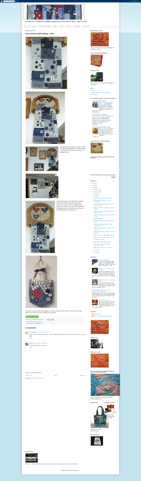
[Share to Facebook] (52, 319)
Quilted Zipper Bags (104, 260)
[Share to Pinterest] (53, 319)
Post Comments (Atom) (38, 378)
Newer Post (29, 375)
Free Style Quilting (45, 26)
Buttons (31, 321)
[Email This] (47, 319)
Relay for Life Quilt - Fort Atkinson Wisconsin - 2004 (102, 244)
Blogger (77, 470)
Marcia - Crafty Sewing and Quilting (103, 316)
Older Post (82, 375)
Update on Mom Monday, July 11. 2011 (103, 237)
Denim (35, 26)
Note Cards (86, 26)
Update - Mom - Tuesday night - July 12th (104, 235)
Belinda (31, 343)
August (96, 194)
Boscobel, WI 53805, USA (37, 323)
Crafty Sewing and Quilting (99, 114)
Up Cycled (27, 26)
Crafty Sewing (97, 314)
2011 (93, 187)
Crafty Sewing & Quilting (99, 100)
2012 (93, 185)
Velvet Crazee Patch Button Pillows (102, 198)
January (96, 252)
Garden (62, 26)
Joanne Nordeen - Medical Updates (101, 92)
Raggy (55, 26)
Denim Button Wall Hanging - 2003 (102, 241)
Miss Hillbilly (32, 332)
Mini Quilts (77, 26)
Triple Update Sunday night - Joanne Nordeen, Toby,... (102, 225)
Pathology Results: (98, 218)
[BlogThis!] (49, 319)
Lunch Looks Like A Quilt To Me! (101, 127)
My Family (94, 94)
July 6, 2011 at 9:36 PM (43, 332)
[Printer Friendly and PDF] (32, 317)
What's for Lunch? (103, 128)
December (96, 189)
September (97, 191)
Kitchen (69, 26)
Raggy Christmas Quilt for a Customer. (103, 247)
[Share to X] (50, 319)
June (95, 250)
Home (55, 375)
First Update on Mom (98, 239)
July (95, 196)
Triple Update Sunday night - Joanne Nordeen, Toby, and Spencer (101, 290)
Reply (30, 338)
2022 (93, 183)
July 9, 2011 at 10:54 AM (40, 343)
